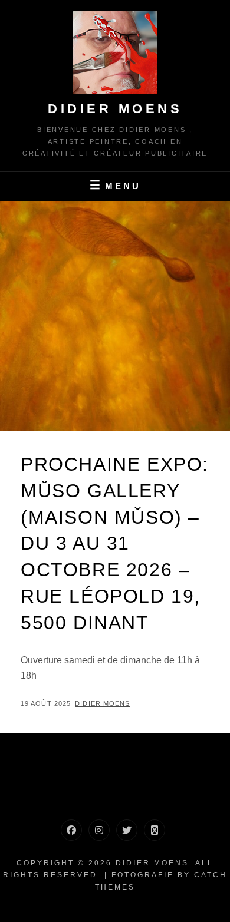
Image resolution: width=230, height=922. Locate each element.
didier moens (102, 703)
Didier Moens (115, 108)
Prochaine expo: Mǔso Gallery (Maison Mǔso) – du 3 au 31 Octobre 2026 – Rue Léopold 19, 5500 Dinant (115, 543)
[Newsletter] (154, 830)
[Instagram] (99, 830)
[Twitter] (126, 830)
